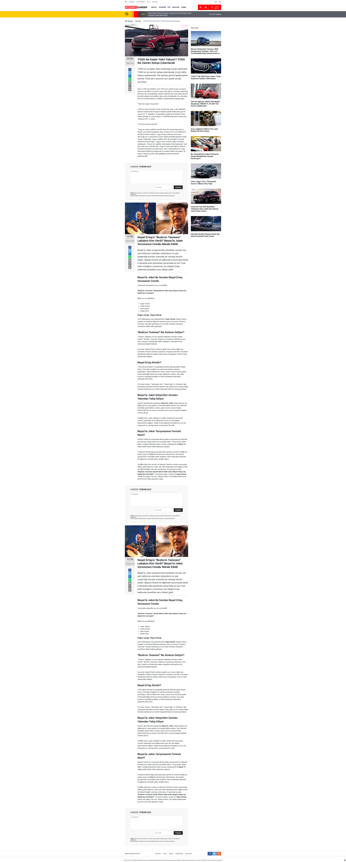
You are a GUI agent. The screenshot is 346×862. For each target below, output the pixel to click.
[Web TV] (216, 2)
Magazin (175, 7)
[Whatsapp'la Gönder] (129, 79)
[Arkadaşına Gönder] (129, 82)
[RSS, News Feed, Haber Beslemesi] (219, 853)
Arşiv (148, 2)
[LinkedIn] (129, 76)
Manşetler (131, 2)
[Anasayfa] (126, 2)
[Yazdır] (129, 86)
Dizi (169, 7)
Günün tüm (215, 14)
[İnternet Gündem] (136, 7)
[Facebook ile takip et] (210, 853)
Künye (165, 853)
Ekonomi (162, 7)
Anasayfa (158, 853)
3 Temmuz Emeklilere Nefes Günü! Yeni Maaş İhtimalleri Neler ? (168, 14)
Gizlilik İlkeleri (179, 853)
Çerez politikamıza (213, 860)
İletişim (171, 853)
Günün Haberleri (141, 2)
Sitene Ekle (155, 2)
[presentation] (131, 14)
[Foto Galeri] (220, 2)
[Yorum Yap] (129, 89)
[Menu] (200, 7)
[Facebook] (129, 69)
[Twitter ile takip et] (214, 853)
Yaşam (183, 7)
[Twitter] (129, 72)
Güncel (154, 7)
